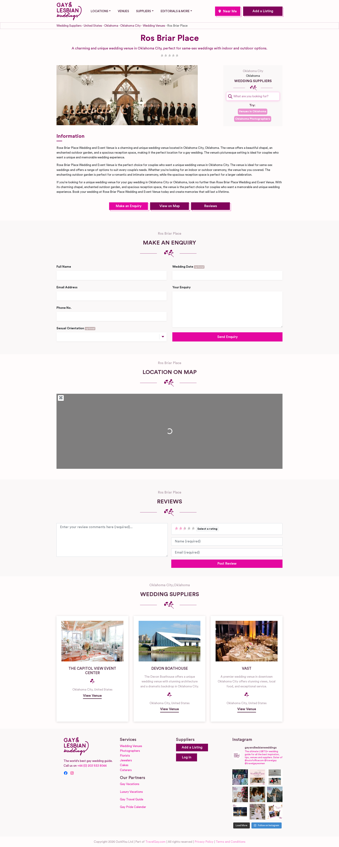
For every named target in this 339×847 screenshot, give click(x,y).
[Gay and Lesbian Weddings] (69, 10)
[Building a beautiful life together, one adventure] (274, 794)
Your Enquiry (181, 287)
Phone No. (64, 307)
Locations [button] (99, 11)
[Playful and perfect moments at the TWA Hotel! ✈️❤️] (274, 777)
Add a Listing (262, 11)
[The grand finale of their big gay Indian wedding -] (240, 811)
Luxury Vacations (131, 791)
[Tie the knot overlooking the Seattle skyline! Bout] (274, 811)
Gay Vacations (129, 784)
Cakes (124, 765)
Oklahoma (111, 25)
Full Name (63, 266)
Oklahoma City (227, 11)
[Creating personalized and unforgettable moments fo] (257, 794)
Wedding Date (188, 266)
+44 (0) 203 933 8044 (92, 765)
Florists (125, 755)
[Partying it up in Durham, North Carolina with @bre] (257, 811)
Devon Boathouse (169, 668)
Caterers (126, 770)
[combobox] (253, 96)
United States (93, 25)
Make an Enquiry (128, 206)
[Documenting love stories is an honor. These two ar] (240, 777)
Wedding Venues (154, 25)
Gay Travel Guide (131, 799)
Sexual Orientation (75, 328)
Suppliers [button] (143, 11)
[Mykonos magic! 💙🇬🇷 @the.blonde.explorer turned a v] (240, 794)
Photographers (130, 750)
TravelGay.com (155, 841)
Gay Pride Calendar (133, 807)
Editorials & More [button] (175, 11)
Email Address (67, 287)
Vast (246, 668)
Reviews (210, 206)
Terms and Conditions (230, 841)
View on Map (169, 206)
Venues (123, 11)
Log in (186, 757)
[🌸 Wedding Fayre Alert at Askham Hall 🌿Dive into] (257, 777)
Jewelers (126, 760)
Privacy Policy (204, 841)
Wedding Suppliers (69, 25)
